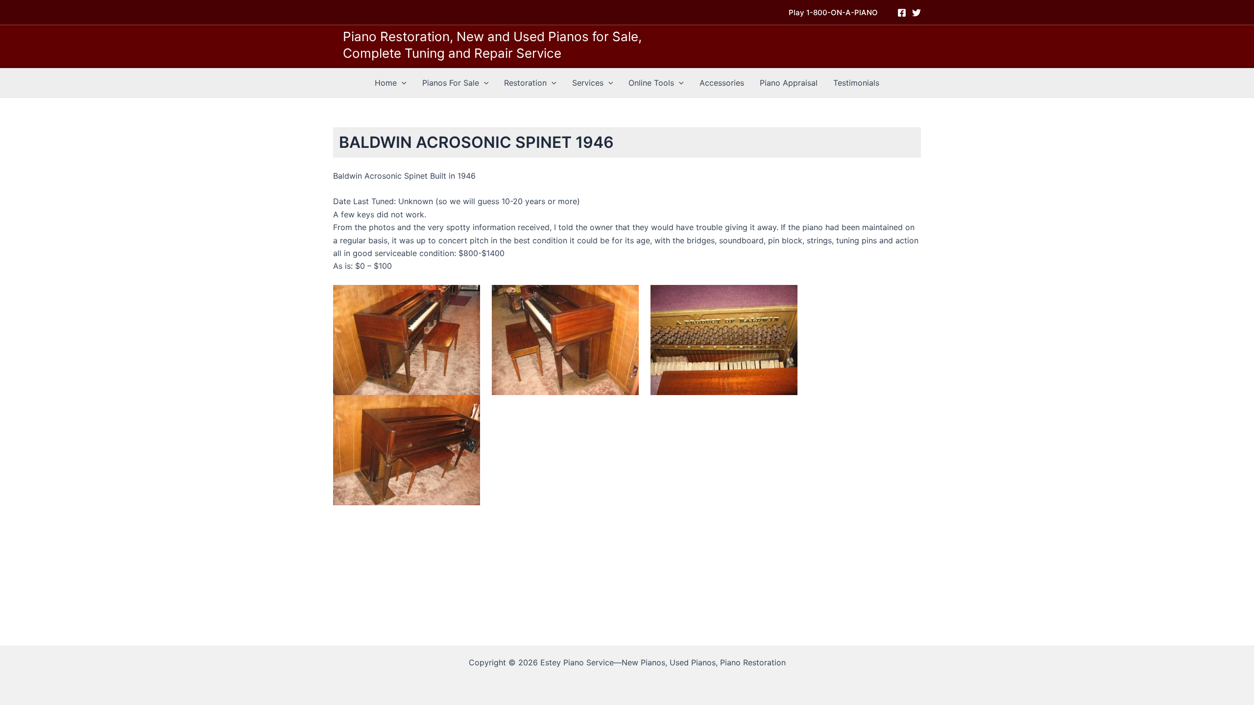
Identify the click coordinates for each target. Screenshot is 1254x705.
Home (386, 83)
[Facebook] (901, 12)
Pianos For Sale (450, 83)
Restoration (525, 83)
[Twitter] (916, 12)
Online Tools (651, 83)
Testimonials (856, 83)
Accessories (721, 83)
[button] (833, 12)
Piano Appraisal (789, 83)
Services (587, 83)
